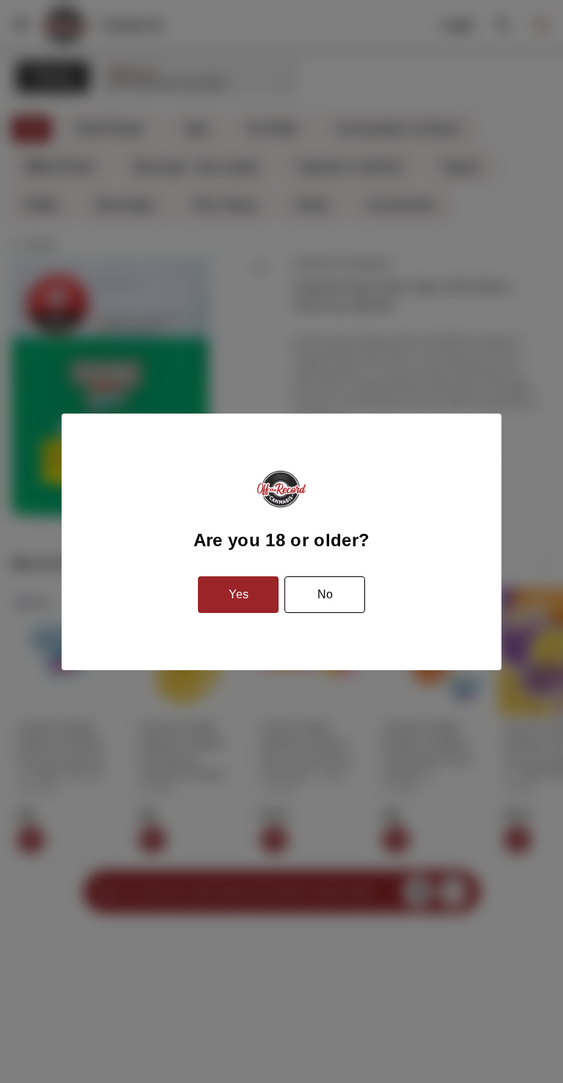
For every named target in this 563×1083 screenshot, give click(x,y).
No (325, 594)
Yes (239, 594)
